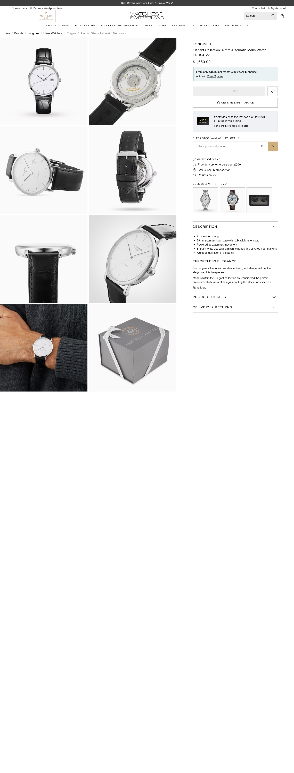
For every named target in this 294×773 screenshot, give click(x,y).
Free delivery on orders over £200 (219, 164)
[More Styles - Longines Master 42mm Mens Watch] (232, 200)
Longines (33, 33)
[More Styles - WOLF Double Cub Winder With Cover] (259, 200)
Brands (51, 25)
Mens (148, 25)
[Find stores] (273, 146)
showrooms (19, 8)
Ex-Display (200, 25)
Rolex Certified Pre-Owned (120, 25)
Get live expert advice (237, 102)
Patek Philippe (85, 25)
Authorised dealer (208, 159)
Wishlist (259, 8)
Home (6, 33)
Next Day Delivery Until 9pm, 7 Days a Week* (147, 3)
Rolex (65, 25)
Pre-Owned (179, 25)
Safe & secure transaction (214, 170)
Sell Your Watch (236, 25)
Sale (216, 25)
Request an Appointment (48, 8)
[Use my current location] (262, 146)
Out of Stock (229, 91)
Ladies (162, 25)
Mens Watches (52, 33)
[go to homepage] (147, 16)
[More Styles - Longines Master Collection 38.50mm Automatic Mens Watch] (205, 200)
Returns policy (207, 175)
